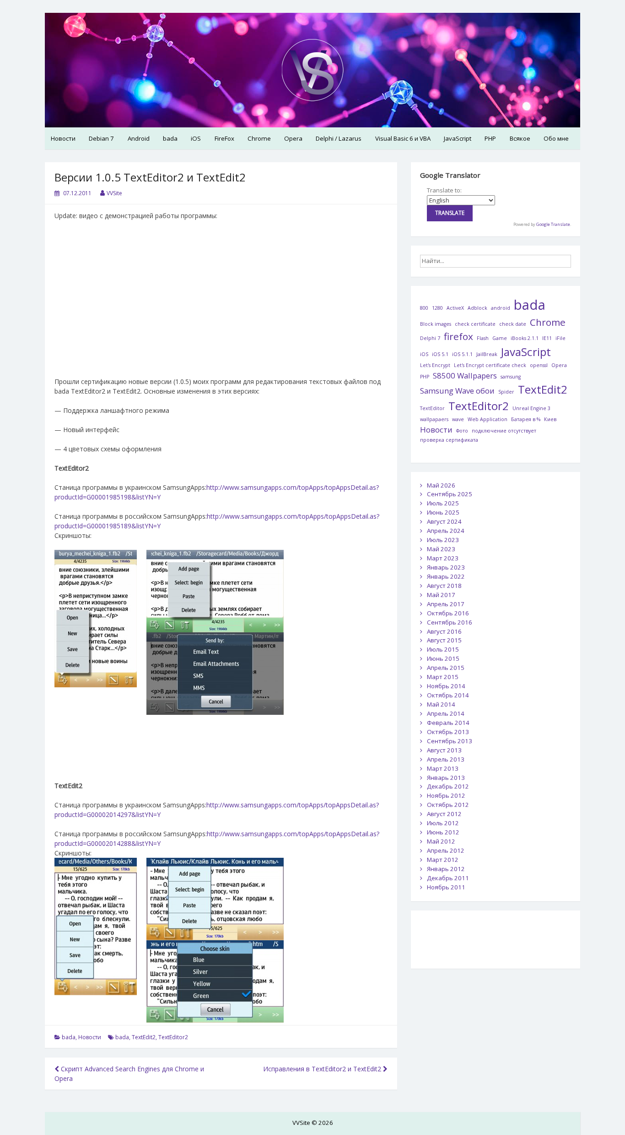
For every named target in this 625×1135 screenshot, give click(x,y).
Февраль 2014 (448, 722)
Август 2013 (444, 750)
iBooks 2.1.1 (525, 338)
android (500, 308)
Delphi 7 (430, 338)
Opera (293, 138)
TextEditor (432, 408)
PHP (490, 138)
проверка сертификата (449, 440)
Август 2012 (444, 814)
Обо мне (556, 138)
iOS (196, 138)
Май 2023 (441, 549)
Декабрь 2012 (448, 786)
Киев (550, 419)
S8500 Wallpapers (465, 375)
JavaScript (457, 138)
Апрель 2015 (445, 667)
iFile (560, 338)
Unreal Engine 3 (531, 408)
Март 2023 (442, 558)
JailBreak (486, 354)
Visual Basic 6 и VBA (403, 138)
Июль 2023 (443, 540)
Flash (483, 338)
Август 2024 (444, 521)
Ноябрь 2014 (446, 686)
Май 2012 (441, 841)
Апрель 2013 (445, 759)
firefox (458, 336)
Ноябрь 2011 (446, 887)
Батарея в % (525, 419)
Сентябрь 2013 (449, 741)
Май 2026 (441, 485)
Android (139, 138)
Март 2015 (442, 677)
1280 (437, 308)
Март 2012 (442, 859)
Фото (462, 431)
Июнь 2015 (443, 658)
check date (512, 324)
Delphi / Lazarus (338, 138)
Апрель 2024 (445, 530)
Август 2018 (444, 585)
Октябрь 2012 (448, 805)
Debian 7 (101, 138)
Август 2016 (444, 631)
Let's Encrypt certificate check (490, 365)
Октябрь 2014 (448, 695)
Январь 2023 (446, 567)
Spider (506, 392)
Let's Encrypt (435, 365)
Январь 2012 (446, 869)
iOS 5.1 (440, 354)
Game (499, 338)
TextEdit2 (144, 1037)
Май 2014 (441, 704)
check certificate (475, 324)
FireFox (224, 138)
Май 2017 (441, 595)
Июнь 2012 (443, 832)
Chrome (259, 138)
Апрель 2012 (445, 850)
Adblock (477, 308)
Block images (435, 324)
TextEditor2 (173, 1037)
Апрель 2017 (445, 604)
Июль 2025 (443, 503)
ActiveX (455, 308)
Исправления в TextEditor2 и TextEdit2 (323, 1068)
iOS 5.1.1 (462, 354)
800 (424, 308)
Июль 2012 (443, 823)
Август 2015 (444, 640)
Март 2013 (442, 768)
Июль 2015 (443, 649)
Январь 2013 (446, 777)
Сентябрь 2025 (449, 494)
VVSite (114, 193)
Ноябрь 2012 (446, 795)
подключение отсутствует (504, 431)
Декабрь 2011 (448, 878)
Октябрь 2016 (448, 613)
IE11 (547, 338)
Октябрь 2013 (448, 732)
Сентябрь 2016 (449, 622)
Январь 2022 (446, 576)
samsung (511, 376)
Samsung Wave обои (457, 390)
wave (458, 419)
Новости (63, 138)
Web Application (487, 419)
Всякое (520, 138)
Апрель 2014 (445, 713)
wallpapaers (434, 419)
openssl (539, 365)
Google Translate (553, 224)
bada (170, 138)
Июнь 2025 (443, 512)
